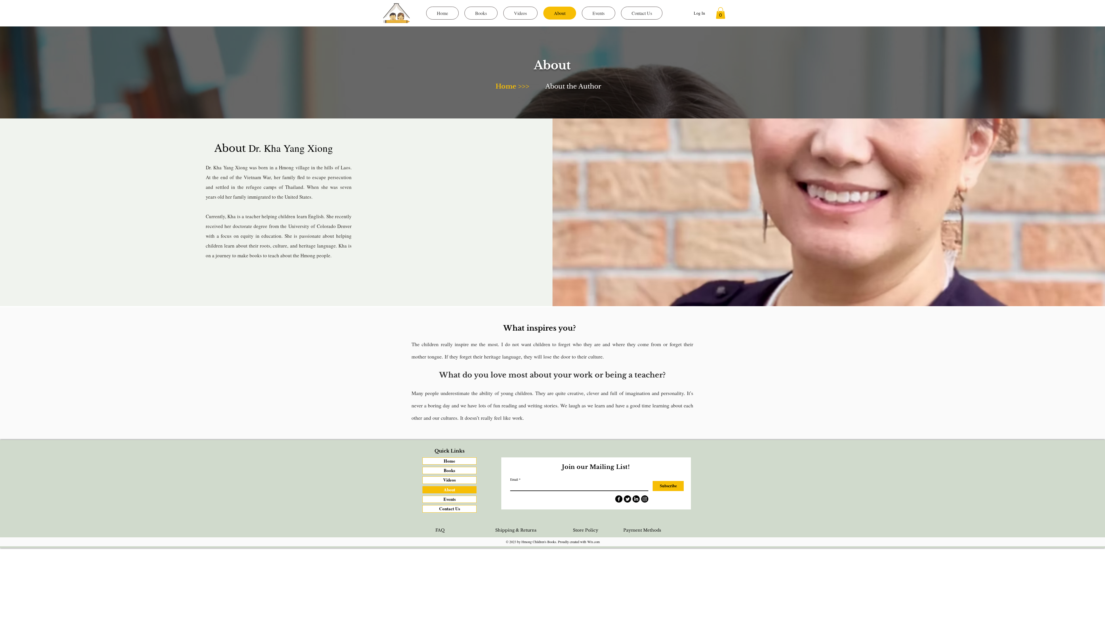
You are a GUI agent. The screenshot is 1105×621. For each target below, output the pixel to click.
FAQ (440, 530)
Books (449, 470)
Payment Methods (642, 530)
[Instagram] (644, 499)
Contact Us (449, 508)
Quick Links (449, 451)
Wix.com (593, 541)
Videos (449, 480)
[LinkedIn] (636, 499)
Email (514, 479)
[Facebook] (618, 499)
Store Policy (585, 530)
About (449, 489)
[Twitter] (627, 499)
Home (449, 461)
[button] (720, 13)
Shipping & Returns (515, 530)
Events (449, 499)
